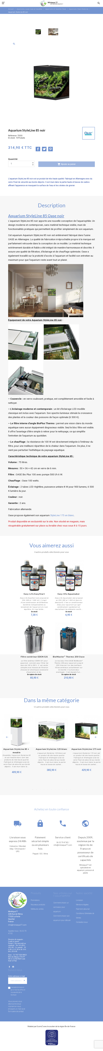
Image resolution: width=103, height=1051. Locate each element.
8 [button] (59, 789)
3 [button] (40, 789)
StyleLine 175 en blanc (62, 515)
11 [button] (70, 789)
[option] (38, 32)
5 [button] (47, 789)
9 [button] (63, 789)
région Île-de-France (67, 1026)
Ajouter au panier (67, 164)
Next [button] (95, 737)
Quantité (13, 159)
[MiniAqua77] (51, 3)
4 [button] (44, 789)
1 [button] (32, 789)
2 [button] (36, 789)
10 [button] (66, 789)
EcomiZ (40, 1026)
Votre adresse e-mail (16, 976)
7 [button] (55, 789)
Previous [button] (7, 737)
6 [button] (51, 789)
